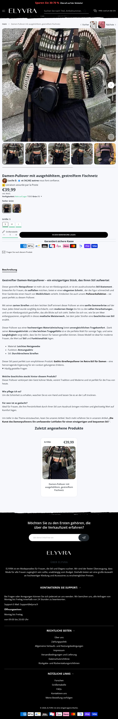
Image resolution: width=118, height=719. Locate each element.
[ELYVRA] (23, 11)
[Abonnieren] (83, 537)
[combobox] (66, 11)
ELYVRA (47, 442)
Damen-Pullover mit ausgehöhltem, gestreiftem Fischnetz (59, 487)
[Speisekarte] (4, 10)
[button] (111, 85)
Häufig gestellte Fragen (15, 368)
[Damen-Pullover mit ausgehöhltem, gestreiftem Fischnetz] (59, 462)
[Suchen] (85, 11)
